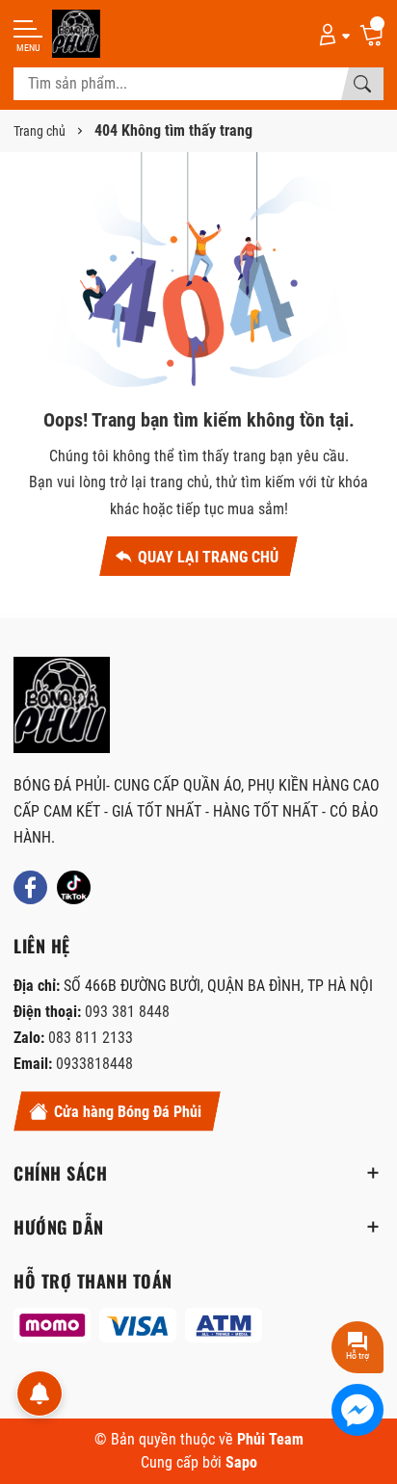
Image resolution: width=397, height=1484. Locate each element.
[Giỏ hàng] (371, 33)
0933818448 (94, 1063)
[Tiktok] (74, 887)
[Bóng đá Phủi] (76, 34)
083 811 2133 (90, 1037)
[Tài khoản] (331, 33)
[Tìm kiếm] (362, 83)
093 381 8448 (127, 1011)
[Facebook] (30, 887)
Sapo (241, 1462)
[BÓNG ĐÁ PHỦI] (61, 705)
